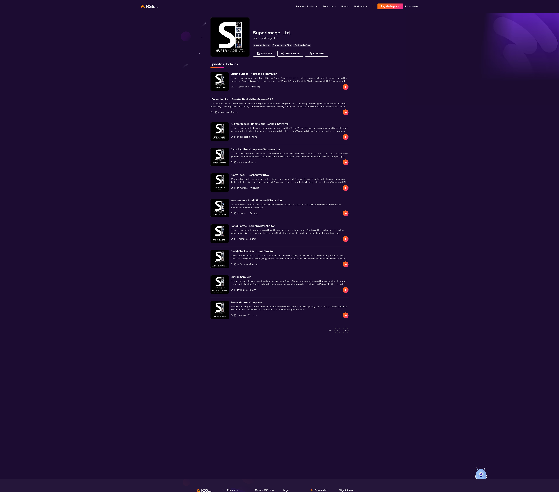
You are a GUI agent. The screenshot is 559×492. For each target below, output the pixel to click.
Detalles (232, 64)
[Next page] (346, 330)
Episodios (217, 64)
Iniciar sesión (411, 6)
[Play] (346, 87)
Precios (345, 6)
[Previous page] (337, 330)
